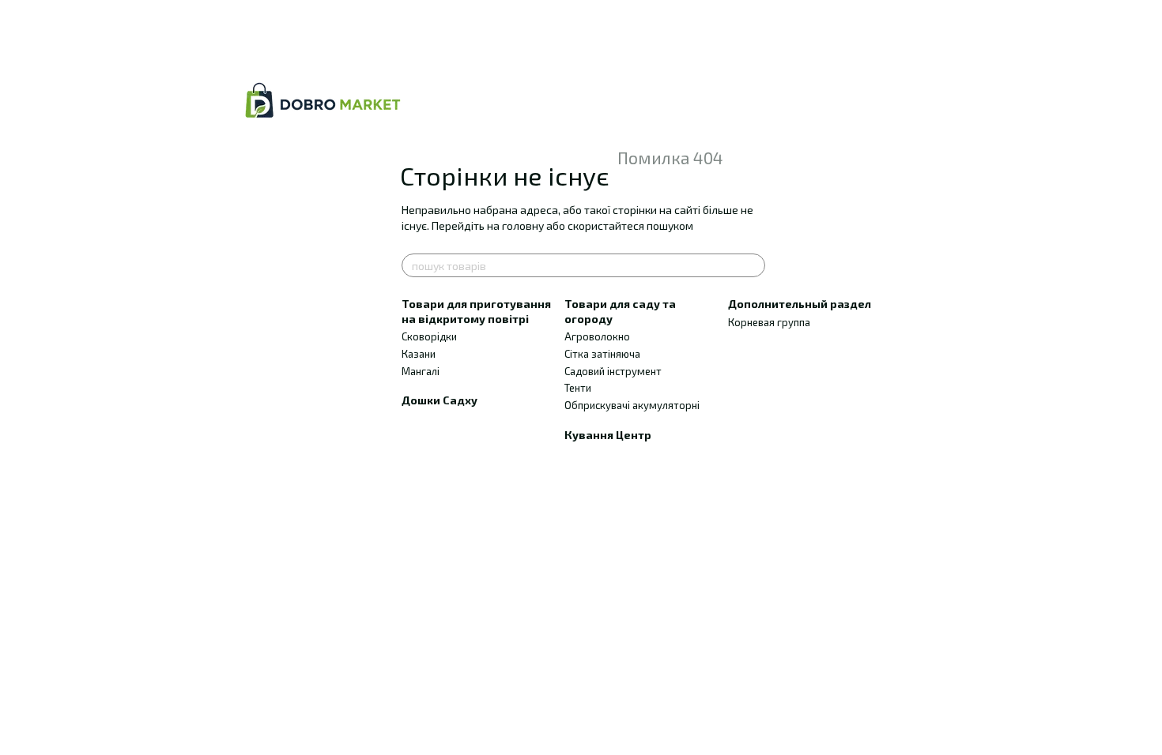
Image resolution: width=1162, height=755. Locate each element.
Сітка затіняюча (602, 353)
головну (523, 225)
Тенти (577, 387)
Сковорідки (429, 336)
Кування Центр (607, 434)
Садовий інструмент (613, 371)
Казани (419, 353)
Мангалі (421, 371)
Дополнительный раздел (799, 303)
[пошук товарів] (752, 265)
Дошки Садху (439, 400)
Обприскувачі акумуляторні (632, 405)
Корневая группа (769, 322)
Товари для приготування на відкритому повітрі (476, 311)
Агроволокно (597, 336)
